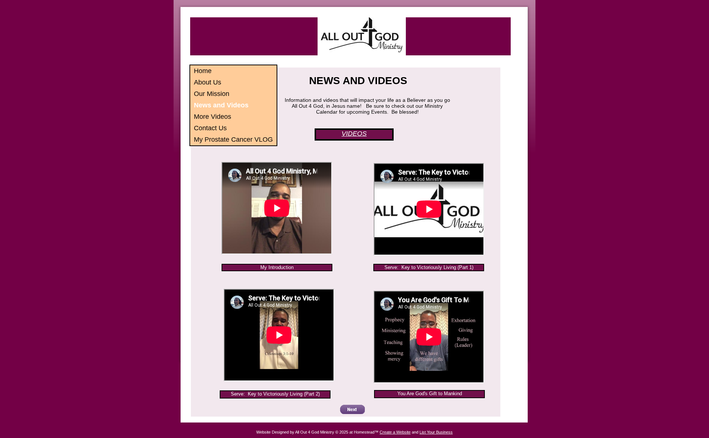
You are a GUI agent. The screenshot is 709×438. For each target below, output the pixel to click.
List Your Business (436, 432)
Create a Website (395, 432)
